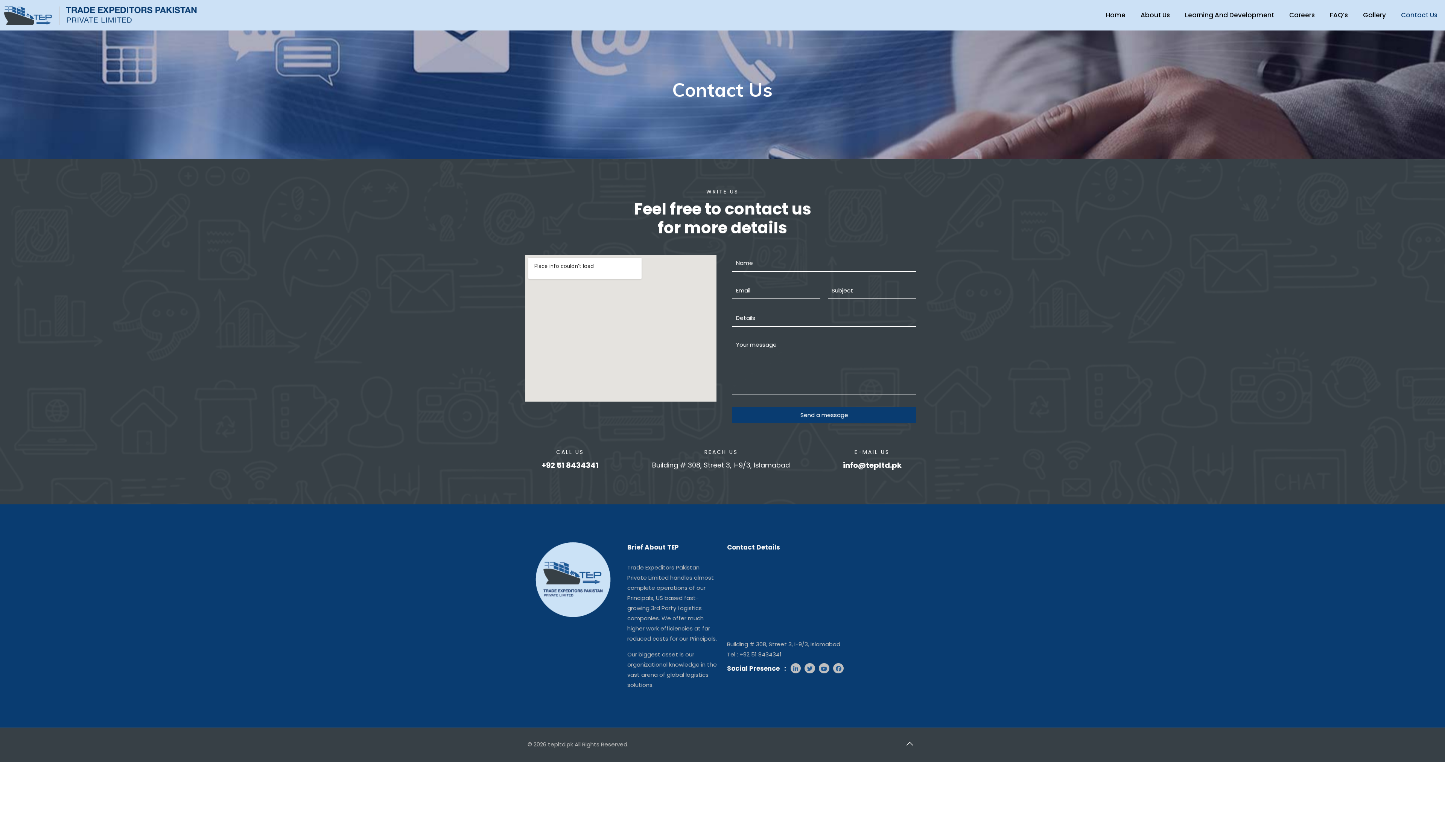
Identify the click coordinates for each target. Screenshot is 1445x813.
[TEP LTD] (100, 13)
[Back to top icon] (909, 744)
